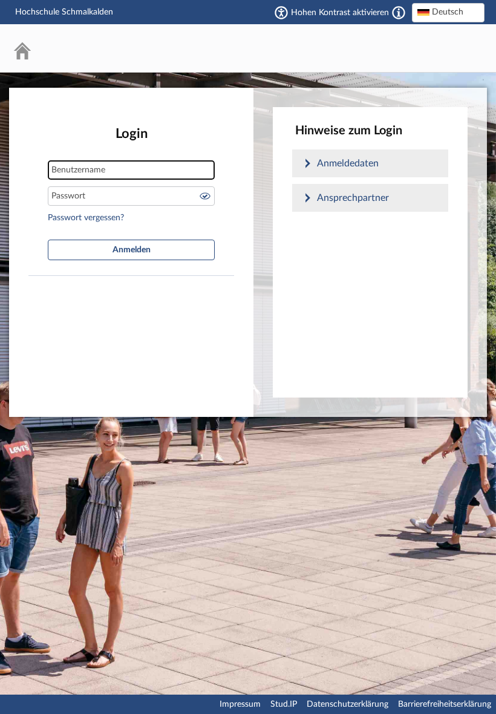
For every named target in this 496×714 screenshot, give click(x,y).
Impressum (240, 704)
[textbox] (448, 12)
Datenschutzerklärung (347, 704)
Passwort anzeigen (205, 196)
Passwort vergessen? (86, 218)
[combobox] (448, 12)
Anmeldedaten (348, 163)
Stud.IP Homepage (438, 48)
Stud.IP (283, 704)
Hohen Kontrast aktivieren (340, 12)
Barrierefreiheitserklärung (444, 704)
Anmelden (132, 250)
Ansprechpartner (353, 198)
